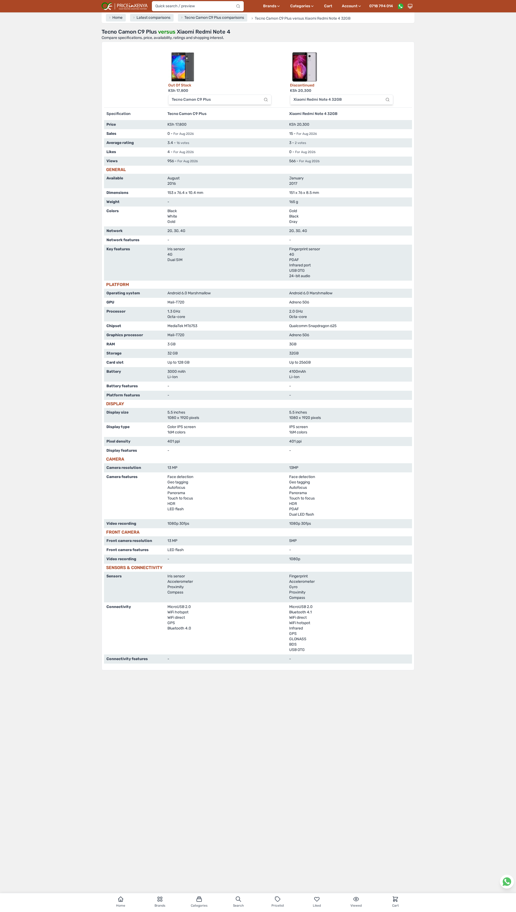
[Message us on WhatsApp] (400, 6)
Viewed (356, 905)
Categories (199, 905)
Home (120, 905)
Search (238, 905)
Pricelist (277, 905)
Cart (328, 6)
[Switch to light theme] (410, 6)
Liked (317, 905)
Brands (160, 905)
